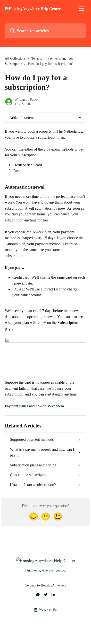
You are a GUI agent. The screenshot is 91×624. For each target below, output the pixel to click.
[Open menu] (81, 9)
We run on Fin (48, 609)
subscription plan (51, 137)
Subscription (13, 64)
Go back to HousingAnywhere (45, 585)
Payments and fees (60, 58)
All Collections (15, 58)
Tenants (36, 58)
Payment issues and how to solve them (34, 406)
